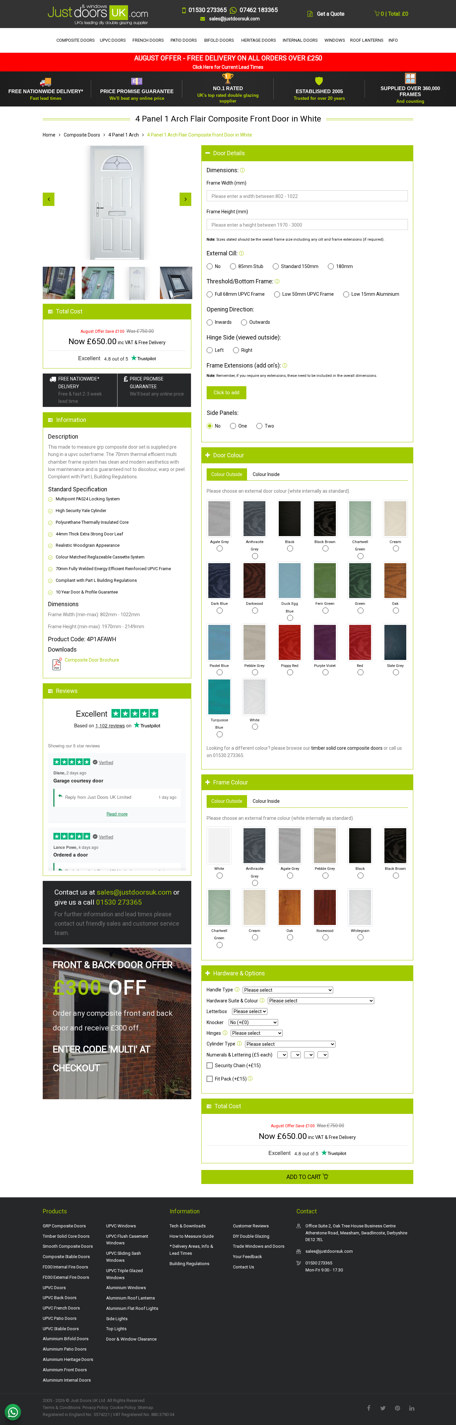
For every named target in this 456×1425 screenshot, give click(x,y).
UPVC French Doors (61, 1308)
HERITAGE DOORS (258, 40)
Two (269, 426)
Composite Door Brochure (92, 660)
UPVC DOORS (113, 40)
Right (246, 350)
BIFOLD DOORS (219, 40)
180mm (344, 266)
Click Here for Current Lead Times (228, 67)
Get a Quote (331, 14)
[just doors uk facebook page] (369, 1408)
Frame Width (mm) (226, 183)
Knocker (215, 1022)
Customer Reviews (251, 1225)
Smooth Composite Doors (68, 1246)
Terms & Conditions (61, 1407)
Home (49, 135)
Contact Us (243, 1266)
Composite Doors (82, 135)
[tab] (307, 153)
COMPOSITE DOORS (75, 40)
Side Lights (117, 1318)
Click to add (226, 393)
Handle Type (220, 989)
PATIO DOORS (184, 40)
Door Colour (228, 455)
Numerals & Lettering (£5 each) (239, 1054)
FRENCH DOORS (148, 40)
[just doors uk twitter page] (383, 1408)
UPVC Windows (121, 1225)
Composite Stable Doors (66, 1256)
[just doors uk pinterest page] (397, 1408)
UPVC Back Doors (59, 1297)
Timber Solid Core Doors (66, 1236)
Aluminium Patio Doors (64, 1349)
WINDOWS (334, 40)
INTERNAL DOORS (300, 40)
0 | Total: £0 (394, 14)
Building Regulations (189, 1263)
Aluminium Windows (126, 1287)
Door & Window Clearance (131, 1339)
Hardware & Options (239, 973)
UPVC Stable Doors (61, 1328)
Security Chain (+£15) (238, 1065)
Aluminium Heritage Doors (68, 1359)
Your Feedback (247, 1256)
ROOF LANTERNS (367, 40)
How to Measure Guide (192, 1236)
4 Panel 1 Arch (123, 135)
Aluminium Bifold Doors (65, 1338)
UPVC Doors (54, 1287)
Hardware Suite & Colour (232, 1000)
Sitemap (145, 1407)
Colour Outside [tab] (226, 474)
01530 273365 (119, 902)
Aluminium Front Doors (65, 1369)
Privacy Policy (95, 1407)
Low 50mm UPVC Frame (308, 294)
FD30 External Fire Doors (66, 1277)
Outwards (259, 322)
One (242, 426)
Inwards (223, 322)
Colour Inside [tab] (266, 474)
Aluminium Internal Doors (67, 1380)
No (218, 266)
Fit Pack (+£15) (231, 1079)
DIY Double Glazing (251, 1236)
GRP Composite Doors (64, 1225)
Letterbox (217, 1011)
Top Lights (116, 1328)
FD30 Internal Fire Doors (65, 1266)
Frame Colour (230, 782)
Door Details (229, 153)
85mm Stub (250, 266)
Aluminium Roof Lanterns (130, 1297)
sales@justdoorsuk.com (134, 892)
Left (219, 350)
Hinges (214, 1033)
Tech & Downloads (188, 1225)
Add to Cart (304, 1177)
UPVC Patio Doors (59, 1318)
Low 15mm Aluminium (375, 294)
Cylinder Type (221, 1043)
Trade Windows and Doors (258, 1246)
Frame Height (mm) (227, 211)
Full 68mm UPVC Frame (240, 294)
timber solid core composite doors (347, 748)
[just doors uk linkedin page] (412, 1408)
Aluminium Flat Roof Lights (132, 1308)
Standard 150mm (299, 266)
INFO (393, 40)
